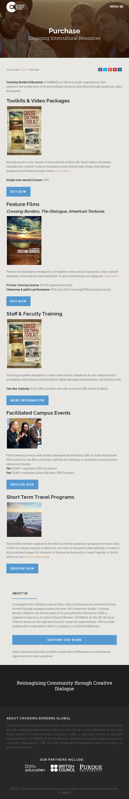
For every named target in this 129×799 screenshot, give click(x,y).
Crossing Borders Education (23, 7)
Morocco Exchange (37, 556)
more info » (62, 171)
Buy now (18, 191)
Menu (114, 6)
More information (27, 400)
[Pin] (115, 69)
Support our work (64, 640)
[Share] (100, 69)
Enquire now (22, 484)
